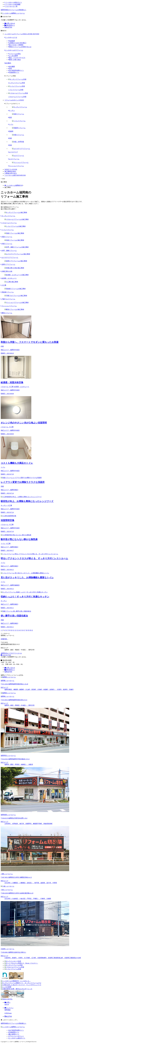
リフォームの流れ (15, 53)
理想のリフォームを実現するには (20, 47)
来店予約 (9, 27)
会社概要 (12, 66)
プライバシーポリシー (16, 1036)
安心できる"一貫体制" (16, 45)
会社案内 (8, 63)
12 (15, 630)
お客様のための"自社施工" (18, 43)
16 (23, 630)
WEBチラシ (10, 169)
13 (17, 630)
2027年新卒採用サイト (16, 70)
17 (24, 630)
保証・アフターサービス (17, 57)
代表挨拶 (12, 41)
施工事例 (10, 171)
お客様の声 (10, 173)
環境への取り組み (15, 59)
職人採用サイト (14, 1034)
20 (30, 630)
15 (21, 630)
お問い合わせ (10, 23)
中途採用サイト (14, 72)
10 (11, 630)
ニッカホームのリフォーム (21, 34)
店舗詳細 (4, 639)
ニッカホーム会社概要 (12, 4)
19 (28, 630)
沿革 (10, 68)
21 (32, 630)
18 (26, 630)
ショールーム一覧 (11, 6)
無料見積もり (10, 25)
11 (13, 630)
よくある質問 (13, 55)
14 (19, 630)
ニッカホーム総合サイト (13, 2)
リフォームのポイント (14, 100)
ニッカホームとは (11, 37)
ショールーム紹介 (15, 175)
